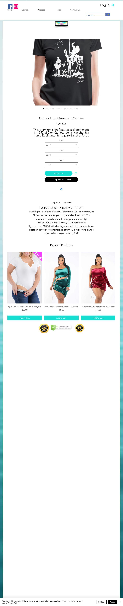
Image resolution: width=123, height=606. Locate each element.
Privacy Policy (13, 603)
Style (61, 140)
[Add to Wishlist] (75, 173)
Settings (101, 602)
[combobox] (61, 145)
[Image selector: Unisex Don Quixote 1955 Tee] (43, 108)
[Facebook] (10, 6)
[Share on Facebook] (61, 189)
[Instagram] (16, 6)
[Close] (120, 602)
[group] (61, 286)
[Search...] (107, 14)
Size (61, 160)
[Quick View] (24, 277)
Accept (112, 602)
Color (61, 150)
